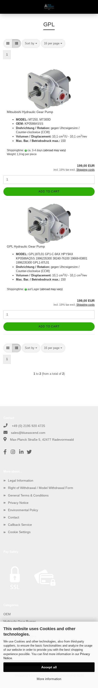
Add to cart (49, 191)
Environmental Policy (23, 510)
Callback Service (20, 524)
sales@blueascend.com (28, 432)
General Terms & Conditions (28, 495)
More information (49, 679)
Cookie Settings (19, 532)
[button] (7, 43)
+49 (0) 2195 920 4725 (28, 426)
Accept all (49, 667)
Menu (7, 7)
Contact (13, 517)
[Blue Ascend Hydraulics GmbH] (49, 7)
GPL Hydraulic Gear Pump (26, 246)
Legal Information (20, 480)
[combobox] (31, 43)
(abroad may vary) (54, 150)
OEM (7, 614)
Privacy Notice (18, 503)
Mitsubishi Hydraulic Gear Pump (30, 112)
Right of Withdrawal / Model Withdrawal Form (40, 488)
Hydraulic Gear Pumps (19, 621)
